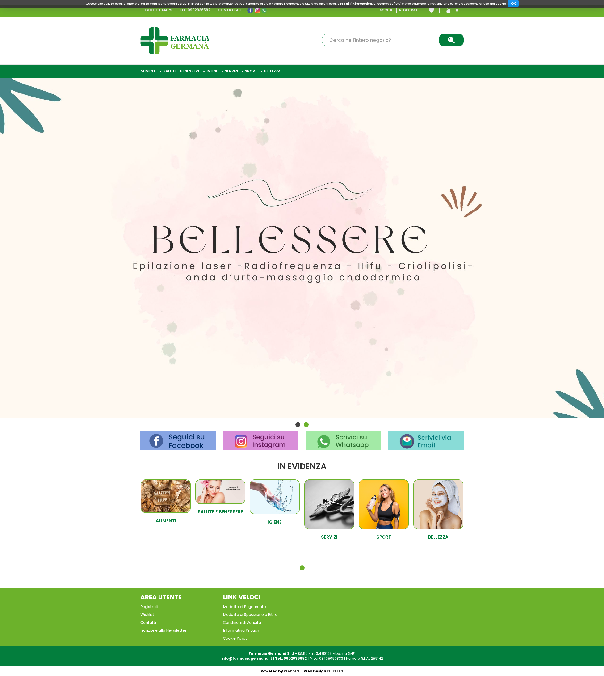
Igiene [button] (212, 71)
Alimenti (166, 521)
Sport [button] (251, 71)
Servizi (329, 537)
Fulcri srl (335, 671)
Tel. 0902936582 (195, 10)
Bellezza (438, 537)
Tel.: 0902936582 (291, 658)
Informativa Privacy (241, 630)
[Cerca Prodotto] (451, 40)
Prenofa (291, 671)
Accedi (385, 10)
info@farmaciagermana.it (246, 658)
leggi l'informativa (356, 3)
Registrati (409, 10)
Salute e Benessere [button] (181, 71)
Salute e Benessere (220, 512)
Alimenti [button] (148, 71)
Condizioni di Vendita (242, 622)
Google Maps (158, 10)
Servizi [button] (231, 71)
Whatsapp (264, 10)
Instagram (257, 10)
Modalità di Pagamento (244, 606)
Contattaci (230, 10)
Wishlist (431, 10)
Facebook (250, 10)
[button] (298, 424)
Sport (384, 537)
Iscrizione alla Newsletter (163, 630)
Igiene (275, 522)
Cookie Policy (235, 638)
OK (513, 3)
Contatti (148, 622)
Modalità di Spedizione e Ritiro (250, 614)
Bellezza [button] (272, 71)
